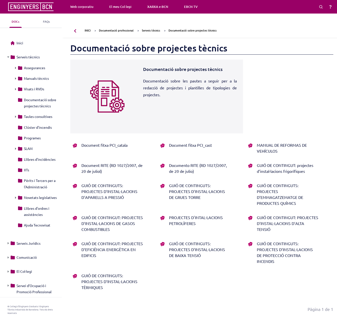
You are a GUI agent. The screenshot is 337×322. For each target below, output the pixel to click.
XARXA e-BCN (157, 6)
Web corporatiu (82, 6)
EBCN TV (191, 6)
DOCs (15, 21)
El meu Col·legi (120, 6)
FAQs (46, 21)
